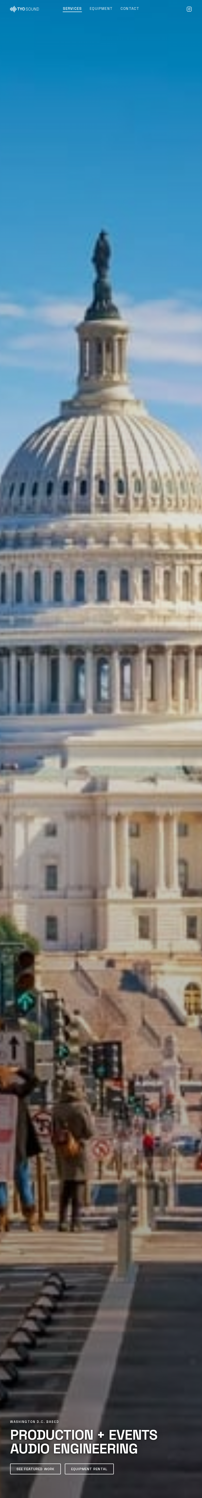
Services (72, 8)
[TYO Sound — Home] (24, 9)
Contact (129, 8)
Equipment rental (89, 1469)
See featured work (35, 1469)
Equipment (101, 8)
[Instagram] (189, 9)
